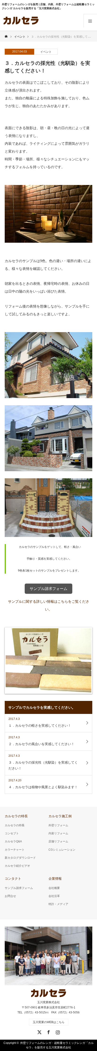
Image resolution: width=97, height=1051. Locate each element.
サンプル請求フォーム (48, 589)
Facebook (48, 1031)
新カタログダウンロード (20, 857)
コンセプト (12, 833)
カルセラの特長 (14, 825)
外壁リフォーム (58, 825)
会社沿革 (54, 896)
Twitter (38, 1031)
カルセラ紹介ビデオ (17, 865)
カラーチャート (14, 849)
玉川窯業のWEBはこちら (49, 1022)
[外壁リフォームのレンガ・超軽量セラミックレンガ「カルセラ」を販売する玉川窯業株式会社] (21, 20)
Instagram (57, 1031)
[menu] (90, 20)
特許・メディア (58, 904)
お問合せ (10, 896)
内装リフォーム (58, 833)
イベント (46, 51)
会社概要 (54, 888)
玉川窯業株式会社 (48, 1002)
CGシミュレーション (61, 849)
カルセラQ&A (13, 841)
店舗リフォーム (58, 841)
